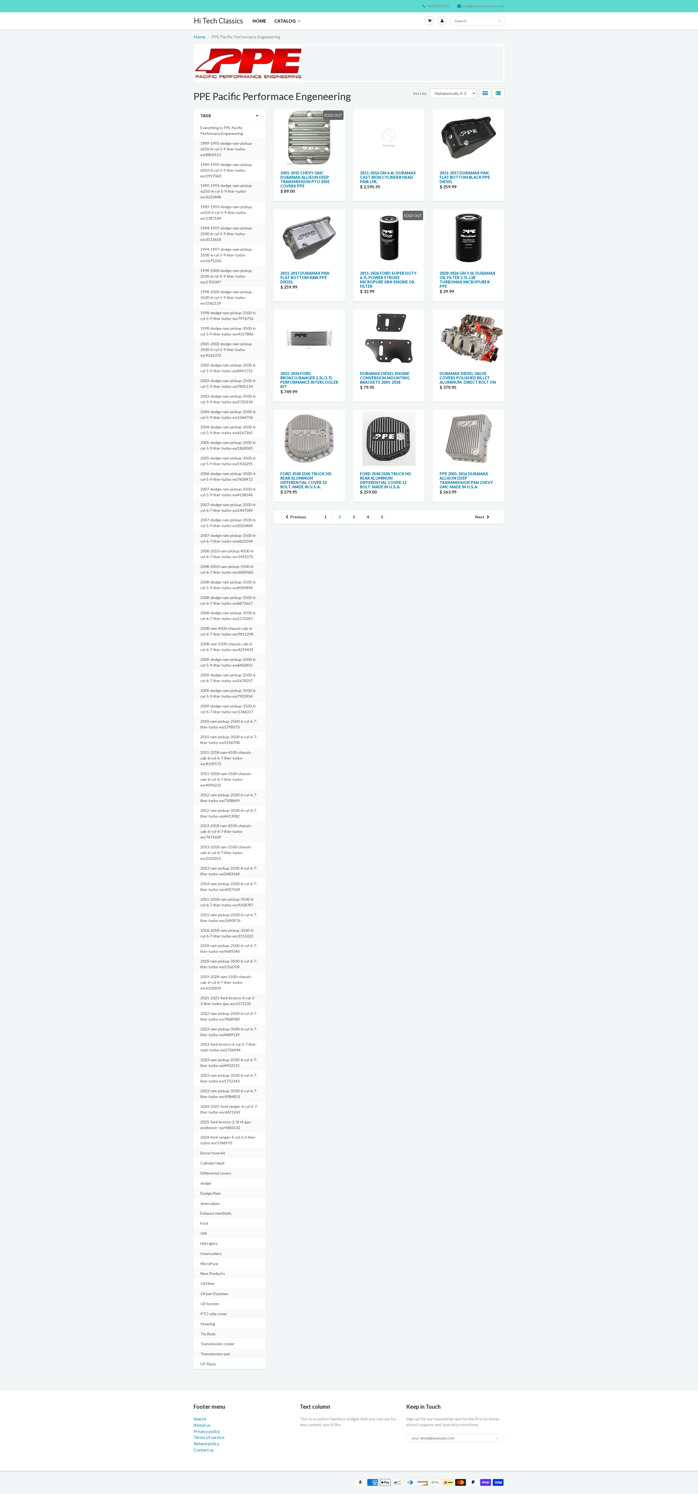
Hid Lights (209, 1243)
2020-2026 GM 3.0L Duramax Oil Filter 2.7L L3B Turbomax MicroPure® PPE (467, 280)
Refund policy (206, 1443)
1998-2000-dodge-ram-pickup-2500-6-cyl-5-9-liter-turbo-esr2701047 (226, 276)
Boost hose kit (212, 1153)
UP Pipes (208, 1364)
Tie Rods (208, 1334)
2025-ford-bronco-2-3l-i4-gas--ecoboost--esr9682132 (226, 1125)
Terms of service (209, 1437)
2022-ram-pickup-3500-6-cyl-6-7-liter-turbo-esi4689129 (228, 1032)
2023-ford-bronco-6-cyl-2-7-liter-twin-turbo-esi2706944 (228, 1047)
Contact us (204, 1449)
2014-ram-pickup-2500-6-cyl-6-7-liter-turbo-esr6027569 (228, 886)
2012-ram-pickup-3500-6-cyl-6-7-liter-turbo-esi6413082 (228, 813)
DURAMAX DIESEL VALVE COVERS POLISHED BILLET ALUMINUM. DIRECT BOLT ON (468, 378)
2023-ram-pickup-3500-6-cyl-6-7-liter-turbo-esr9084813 (228, 1093)
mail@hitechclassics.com (483, 6)
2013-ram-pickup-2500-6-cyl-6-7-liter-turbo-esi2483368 (228, 871)
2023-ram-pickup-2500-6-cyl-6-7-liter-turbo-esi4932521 (228, 1062)
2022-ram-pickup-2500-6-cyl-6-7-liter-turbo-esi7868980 (228, 1016)
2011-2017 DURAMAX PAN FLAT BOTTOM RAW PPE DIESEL (304, 277)
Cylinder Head (212, 1163)
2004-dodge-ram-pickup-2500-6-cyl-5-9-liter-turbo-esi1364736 (228, 414)
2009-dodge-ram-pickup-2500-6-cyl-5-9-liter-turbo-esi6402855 (228, 662)
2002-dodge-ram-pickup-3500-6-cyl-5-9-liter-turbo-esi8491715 (228, 368)
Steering (207, 1323)
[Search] (499, 21)
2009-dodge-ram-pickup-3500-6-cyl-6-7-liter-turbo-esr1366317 (228, 709)
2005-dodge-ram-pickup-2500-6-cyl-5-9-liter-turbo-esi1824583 (228, 445)
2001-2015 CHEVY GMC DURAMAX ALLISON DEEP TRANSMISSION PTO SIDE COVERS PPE (305, 179)
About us (202, 1425)
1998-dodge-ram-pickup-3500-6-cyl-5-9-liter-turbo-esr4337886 (228, 331)
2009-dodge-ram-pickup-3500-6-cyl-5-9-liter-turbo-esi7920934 (228, 693)
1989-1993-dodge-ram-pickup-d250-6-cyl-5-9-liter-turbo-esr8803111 (226, 149)
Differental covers (215, 1173)
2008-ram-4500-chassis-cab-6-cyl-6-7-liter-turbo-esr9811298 (226, 631)
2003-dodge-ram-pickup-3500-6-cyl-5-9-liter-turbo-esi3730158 (228, 399)
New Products (212, 1273)
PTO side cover (213, 1313)
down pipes (210, 1203)
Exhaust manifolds (215, 1213)
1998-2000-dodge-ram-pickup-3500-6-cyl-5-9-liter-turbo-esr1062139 (226, 297)
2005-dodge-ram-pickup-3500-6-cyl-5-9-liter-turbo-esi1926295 (228, 461)
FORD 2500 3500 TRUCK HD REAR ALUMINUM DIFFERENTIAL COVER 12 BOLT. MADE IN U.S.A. (306, 480)
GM (203, 1233)
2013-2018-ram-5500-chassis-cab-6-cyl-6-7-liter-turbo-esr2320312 (226, 853)
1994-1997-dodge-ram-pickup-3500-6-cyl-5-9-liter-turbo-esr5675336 (226, 255)
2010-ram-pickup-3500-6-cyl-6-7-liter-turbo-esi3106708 (228, 739)
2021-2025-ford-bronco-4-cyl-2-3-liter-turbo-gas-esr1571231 (227, 1001)
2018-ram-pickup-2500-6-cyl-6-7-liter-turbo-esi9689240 (228, 948)
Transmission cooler (217, 1343)
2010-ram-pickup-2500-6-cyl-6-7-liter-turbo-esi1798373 (228, 724)
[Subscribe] (498, 1438)
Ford (204, 1223)
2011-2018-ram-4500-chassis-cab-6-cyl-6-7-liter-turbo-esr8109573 (226, 758)
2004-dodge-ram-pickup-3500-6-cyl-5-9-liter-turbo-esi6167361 (228, 430)
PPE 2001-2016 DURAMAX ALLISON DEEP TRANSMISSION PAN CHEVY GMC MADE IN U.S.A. (466, 480)
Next (480, 517)
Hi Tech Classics (218, 20)
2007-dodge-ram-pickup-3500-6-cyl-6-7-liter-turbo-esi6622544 (228, 538)
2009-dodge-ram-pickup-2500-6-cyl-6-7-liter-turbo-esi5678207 (228, 678)
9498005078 (438, 6)
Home (259, 20)
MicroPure (209, 1263)
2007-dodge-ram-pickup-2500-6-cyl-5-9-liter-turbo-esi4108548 (228, 492)
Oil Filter (207, 1283)
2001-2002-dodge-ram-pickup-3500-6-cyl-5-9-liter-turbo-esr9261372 (226, 349)
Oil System (209, 1303)
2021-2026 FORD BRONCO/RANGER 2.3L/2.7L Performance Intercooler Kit (309, 380)
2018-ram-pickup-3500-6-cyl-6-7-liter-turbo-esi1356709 (228, 964)
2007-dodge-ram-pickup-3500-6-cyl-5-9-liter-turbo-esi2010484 (228, 523)
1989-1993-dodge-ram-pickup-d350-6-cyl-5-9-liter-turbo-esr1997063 (226, 170)
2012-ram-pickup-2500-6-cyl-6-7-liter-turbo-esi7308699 (228, 798)
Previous (298, 517)
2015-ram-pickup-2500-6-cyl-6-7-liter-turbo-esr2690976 (228, 917)
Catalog (285, 20)
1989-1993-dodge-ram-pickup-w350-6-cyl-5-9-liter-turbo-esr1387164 (226, 212)
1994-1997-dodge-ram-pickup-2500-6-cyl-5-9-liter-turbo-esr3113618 (226, 234)
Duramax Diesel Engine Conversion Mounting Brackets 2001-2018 (385, 378)
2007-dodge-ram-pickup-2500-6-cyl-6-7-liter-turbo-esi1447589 (228, 507)
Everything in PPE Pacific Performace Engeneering (221, 130)
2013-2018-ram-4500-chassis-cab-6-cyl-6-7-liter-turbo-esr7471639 (226, 831)
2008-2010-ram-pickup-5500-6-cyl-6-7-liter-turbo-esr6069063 (227, 569)
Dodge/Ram (210, 1193)
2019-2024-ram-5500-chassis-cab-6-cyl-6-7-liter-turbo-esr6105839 (226, 982)
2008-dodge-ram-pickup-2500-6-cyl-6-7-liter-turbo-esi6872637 (228, 600)
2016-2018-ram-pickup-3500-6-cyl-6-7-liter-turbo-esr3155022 (227, 933)
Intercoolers (211, 1253)
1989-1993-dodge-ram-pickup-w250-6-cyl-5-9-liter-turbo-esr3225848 (226, 191)
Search (200, 1418)
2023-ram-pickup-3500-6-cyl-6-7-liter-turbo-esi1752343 (228, 1078)
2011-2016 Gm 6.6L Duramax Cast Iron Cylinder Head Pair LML (388, 177)
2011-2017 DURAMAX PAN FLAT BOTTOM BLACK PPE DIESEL (465, 177)
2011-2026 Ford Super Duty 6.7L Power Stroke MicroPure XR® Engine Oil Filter (388, 280)
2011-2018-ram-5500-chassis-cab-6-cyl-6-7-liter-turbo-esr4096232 (226, 779)
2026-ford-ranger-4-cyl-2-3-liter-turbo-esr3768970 (228, 1140)
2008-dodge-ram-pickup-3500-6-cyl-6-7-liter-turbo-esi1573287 (228, 615)
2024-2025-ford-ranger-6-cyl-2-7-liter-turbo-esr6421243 (229, 1109)
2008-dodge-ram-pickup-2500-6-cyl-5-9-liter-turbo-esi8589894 (228, 585)
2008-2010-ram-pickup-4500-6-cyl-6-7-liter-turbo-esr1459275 (227, 554)
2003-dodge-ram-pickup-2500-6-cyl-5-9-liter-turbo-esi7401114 (228, 383)
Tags (205, 115)
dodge (205, 1183)
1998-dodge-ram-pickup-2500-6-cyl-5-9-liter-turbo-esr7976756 (228, 315)
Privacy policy (207, 1431)
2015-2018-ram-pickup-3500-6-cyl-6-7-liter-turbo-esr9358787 (227, 902)
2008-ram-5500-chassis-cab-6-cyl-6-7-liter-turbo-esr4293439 (226, 647)
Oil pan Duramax (214, 1293)
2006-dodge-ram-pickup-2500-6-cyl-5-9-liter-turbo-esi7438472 (228, 476)
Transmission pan (215, 1353)
